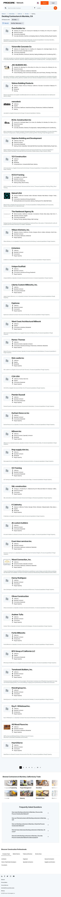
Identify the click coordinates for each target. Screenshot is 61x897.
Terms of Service (4, 885)
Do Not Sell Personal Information (7, 888)
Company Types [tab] (6, 854)
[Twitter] (7, 876)
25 (37, 767)
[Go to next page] (40, 767)
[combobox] (45, 8)
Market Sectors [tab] (16, 854)
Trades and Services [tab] (27, 854)
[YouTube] (13, 876)
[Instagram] (10, 876)
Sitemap (3, 890)
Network (20, 3)
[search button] (55, 8)
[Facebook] (4, 876)
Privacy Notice (4, 882)
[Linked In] (1, 876)
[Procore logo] (9, 3)
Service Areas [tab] (38, 854)
